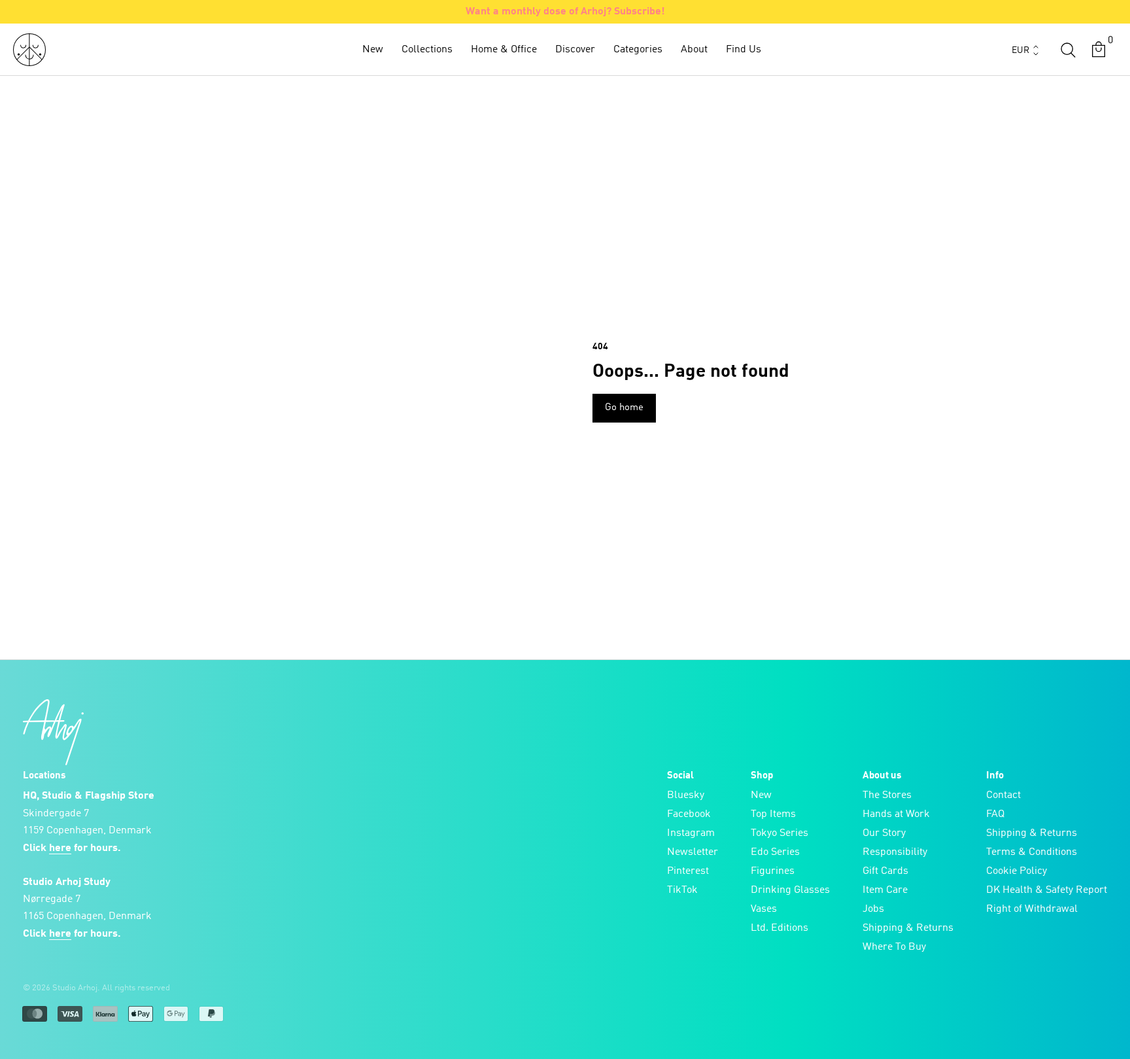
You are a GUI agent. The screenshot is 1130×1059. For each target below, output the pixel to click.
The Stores (887, 795)
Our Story (884, 833)
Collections (427, 49)
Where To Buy (894, 947)
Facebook (689, 814)
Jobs (873, 909)
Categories (637, 49)
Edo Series (775, 852)
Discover (575, 49)
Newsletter (692, 852)
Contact (1003, 795)
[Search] (1067, 49)
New (372, 49)
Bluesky (685, 795)
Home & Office (504, 49)
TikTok (682, 890)
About (694, 49)
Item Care (885, 890)
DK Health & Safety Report (1046, 890)
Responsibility (895, 852)
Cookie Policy (1016, 871)
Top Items (773, 814)
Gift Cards (885, 871)
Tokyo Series (779, 833)
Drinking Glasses (790, 890)
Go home (624, 408)
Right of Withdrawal (1032, 909)
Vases (764, 909)
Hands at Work (896, 814)
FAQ (995, 814)
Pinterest (688, 871)
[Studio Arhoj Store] (29, 49)
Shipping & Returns (908, 928)
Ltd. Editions (779, 928)
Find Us (743, 49)
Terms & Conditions (1031, 852)
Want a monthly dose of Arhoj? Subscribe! (565, 12)
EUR (1020, 50)
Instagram (691, 833)
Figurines (773, 871)
